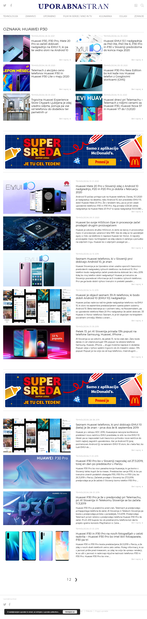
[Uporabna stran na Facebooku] (11, 5)
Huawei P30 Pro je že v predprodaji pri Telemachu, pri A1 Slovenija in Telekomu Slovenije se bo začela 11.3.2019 (108, 500)
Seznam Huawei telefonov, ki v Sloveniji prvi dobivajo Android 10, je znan (104, 260)
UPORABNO (49, 16)
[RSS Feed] (136, 5)
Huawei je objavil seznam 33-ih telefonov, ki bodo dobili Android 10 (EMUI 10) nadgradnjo (108, 297)
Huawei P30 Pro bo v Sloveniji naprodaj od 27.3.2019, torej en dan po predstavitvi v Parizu (109, 462)
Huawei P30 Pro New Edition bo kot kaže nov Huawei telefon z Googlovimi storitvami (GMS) (122, 75)
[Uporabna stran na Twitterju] (4, 5)
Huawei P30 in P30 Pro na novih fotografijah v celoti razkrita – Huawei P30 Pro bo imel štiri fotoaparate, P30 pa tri (109, 537)
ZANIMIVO (30, 16)
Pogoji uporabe (101, 611)
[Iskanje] (142, 5)
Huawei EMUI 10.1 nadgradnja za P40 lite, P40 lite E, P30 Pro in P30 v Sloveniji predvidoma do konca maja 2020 (123, 45)
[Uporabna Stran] (73, 6)
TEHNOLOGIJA (10, 16)
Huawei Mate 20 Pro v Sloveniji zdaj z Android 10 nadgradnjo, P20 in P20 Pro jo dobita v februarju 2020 (107, 189)
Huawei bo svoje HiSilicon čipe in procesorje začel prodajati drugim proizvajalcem (108, 224)
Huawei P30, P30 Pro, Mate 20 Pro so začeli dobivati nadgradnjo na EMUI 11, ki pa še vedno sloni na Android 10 (50, 45)
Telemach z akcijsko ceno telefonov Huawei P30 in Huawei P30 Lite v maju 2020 (50, 73)
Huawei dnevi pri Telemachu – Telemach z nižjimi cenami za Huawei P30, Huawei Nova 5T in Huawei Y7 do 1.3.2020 (123, 104)
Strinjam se (70, 612)
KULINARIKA (105, 16)
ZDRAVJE (139, 16)
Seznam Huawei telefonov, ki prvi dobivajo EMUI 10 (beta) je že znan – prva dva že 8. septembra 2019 (109, 426)
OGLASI (123, 16)
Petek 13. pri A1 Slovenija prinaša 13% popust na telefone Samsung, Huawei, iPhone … (106, 333)
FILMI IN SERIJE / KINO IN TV (77, 16)
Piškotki (89, 611)
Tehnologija (37, 36)
